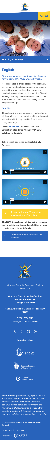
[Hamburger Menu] (3, 16)
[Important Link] (25, 352)
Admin (11, 430)
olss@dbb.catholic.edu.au (25, 321)
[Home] (25, 271)
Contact (20, 430)
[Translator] (46, 16)
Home (4, 430)
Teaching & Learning (12, 59)
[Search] (41, 16)
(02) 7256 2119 (26, 318)
